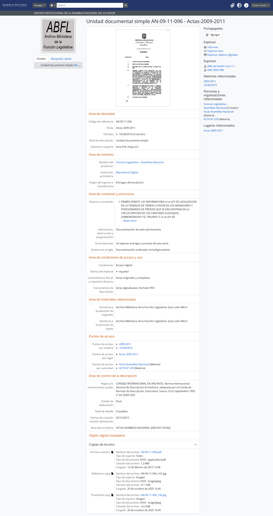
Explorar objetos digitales (222, 55)
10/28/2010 (125, 348)
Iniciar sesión (259, 5)
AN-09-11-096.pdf (151, 452)
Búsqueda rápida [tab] (61, 58)
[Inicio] (17, 5)
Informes (212, 47)
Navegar (38, 5)
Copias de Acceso (102, 444)
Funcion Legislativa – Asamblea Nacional (140, 162)
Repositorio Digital (127, 172)
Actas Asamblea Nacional (134, 364)
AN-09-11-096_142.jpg (153, 495)
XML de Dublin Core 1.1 (221, 66)
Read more (130, 220)
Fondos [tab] (41, 58)
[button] (232, 5)
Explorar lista (215, 51)
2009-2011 (125, 344)
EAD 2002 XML (215, 70)
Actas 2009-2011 (128, 354)
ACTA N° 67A (126, 368)
